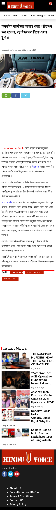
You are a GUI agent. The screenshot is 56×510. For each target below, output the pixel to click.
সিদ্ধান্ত (35, 166)
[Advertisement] (28, 122)
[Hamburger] (3, 3)
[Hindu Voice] (28, 457)
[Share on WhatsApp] (6, 95)
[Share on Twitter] (25, 95)
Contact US (16, 500)
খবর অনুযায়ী (7, 202)
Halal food (10, 279)
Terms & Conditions (21, 496)
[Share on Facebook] (15, 95)
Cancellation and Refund (24, 492)
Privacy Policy (17, 504)
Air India (17, 272)
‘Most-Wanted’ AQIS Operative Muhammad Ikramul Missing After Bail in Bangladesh (41, 381)
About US (15, 488)
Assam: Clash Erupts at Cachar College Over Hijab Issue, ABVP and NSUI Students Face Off (42, 402)
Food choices (34, 272)
